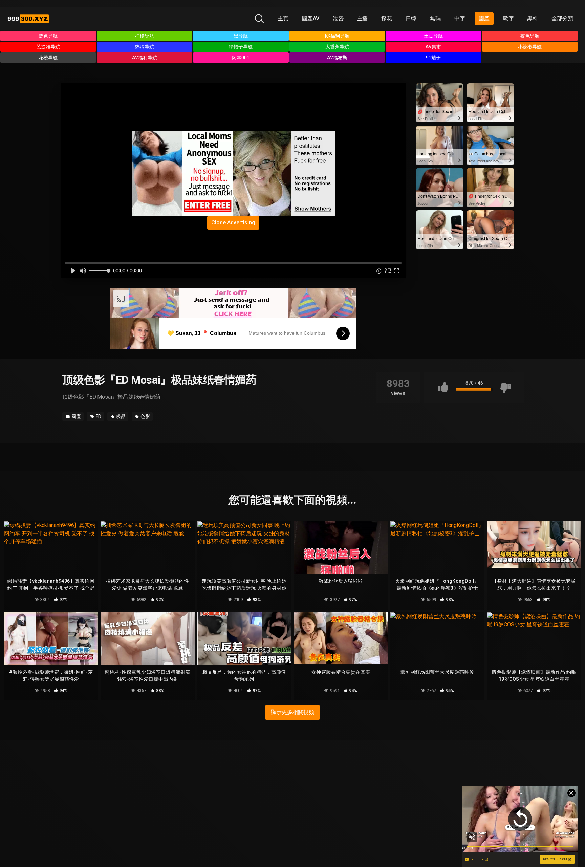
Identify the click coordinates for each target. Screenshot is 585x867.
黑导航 (241, 36)
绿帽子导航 (241, 46)
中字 (459, 18)
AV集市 (433, 46)
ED (98, 416)
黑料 (532, 18)
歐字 (508, 18)
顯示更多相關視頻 (292, 712)
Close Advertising (233, 222)
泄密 (338, 18)
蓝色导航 (48, 36)
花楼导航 (48, 57)
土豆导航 (433, 36)
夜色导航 (529, 36)
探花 (386, 18)
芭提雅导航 (48, 46)
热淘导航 (144, 46)
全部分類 (562, 18)
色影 (144, 416)
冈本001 (241, 57)
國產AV (310, 18)
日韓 (411, 18)
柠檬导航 (144, 36)
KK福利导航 (337, 36)
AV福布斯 (337, 57)
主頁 (283, 18)
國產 (484, 18)
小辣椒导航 (530, 46)
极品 (120, 416)
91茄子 (433, 57)
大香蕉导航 (337, 46)
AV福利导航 (144, 57)
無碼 (435, 18)
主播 (362, 18)
